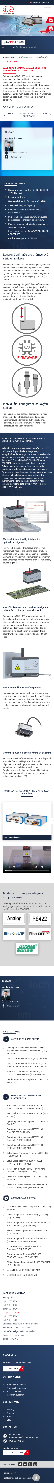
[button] (36, 1477)
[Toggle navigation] (47, 9)
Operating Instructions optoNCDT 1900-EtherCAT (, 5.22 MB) (25, 1131)
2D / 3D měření (14, 1391)
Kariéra (10, 1416)
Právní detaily (9, 1473)
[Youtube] (25, 1464)
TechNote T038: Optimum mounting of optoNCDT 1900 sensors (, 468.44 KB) (26, 1073)
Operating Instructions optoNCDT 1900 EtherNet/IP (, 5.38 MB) (25, 1139)
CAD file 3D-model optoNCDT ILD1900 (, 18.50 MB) (27, 1178)
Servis (9, 1420)
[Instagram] (35, 1464)
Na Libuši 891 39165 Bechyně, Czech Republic (23, 1436)
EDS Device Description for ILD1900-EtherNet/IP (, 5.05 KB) (24, 1248)
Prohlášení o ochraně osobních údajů (20, 1478)
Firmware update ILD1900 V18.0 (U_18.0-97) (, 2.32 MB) (27, 1216)
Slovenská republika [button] (40, 2)
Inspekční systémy (15, 1395)
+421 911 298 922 (18, 152)
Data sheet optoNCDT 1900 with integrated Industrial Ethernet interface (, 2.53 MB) (27, 1065)
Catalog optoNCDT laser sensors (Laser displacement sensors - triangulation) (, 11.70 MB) (27, 1050)
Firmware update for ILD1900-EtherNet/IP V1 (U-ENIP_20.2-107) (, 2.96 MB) (28, 1240)
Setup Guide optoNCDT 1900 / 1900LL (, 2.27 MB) (27, 1115)
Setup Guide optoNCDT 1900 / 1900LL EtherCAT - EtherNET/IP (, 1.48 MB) (25, 1107)
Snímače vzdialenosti (16, 1384)
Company (11, 1413)
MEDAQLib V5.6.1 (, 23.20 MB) (22, 1275)
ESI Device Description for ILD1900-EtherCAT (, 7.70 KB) (27, 1232)
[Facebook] (20, 1464)
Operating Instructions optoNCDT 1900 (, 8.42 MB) (27, 1123)
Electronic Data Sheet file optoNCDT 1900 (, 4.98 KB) (29, 1208)
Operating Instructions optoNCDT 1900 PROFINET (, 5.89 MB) (25, 1146)
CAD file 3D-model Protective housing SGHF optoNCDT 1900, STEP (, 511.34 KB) (27, 1186)
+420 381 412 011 (17, 1441)
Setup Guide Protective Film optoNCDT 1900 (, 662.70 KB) (27, 1154)
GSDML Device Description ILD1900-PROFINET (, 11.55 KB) (28, 1264)
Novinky (10, 1409)
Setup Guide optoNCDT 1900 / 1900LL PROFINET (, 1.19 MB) (24, 1162)
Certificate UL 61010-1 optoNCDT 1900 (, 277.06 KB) (27, 1081)
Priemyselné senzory (16, 1388)
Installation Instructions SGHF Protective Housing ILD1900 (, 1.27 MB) (26, 1170)
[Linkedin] (30, 1464)
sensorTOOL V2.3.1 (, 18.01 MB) (23, 1270)
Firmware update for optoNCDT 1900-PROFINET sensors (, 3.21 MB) (24, 1256)
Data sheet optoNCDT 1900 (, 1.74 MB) (27, 1058)
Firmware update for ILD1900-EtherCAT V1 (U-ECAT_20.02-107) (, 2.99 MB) (28, 1224)
